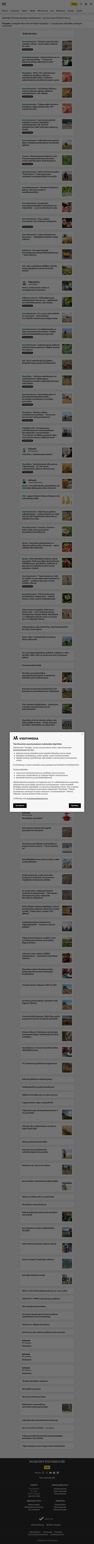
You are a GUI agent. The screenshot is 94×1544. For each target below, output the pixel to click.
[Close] (82, 734)
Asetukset (19, 806)
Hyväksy (75, 806)
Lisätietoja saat (30, 798)
